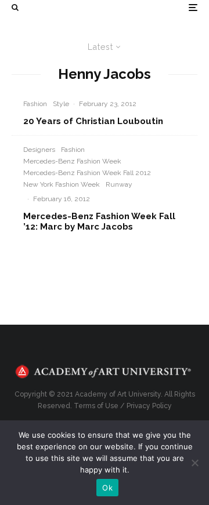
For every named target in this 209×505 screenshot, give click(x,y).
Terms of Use (96, 406)
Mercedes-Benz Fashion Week (72, 161)
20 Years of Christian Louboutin (93, 121)
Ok (107, 487)
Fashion (35, 104)
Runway (119, 184)
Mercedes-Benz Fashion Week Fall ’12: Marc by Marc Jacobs (99, 221)
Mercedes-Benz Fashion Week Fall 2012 (87, 173)
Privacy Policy (149, 406)
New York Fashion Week (61, 184)
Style (61, 104)
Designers (39, 150)
